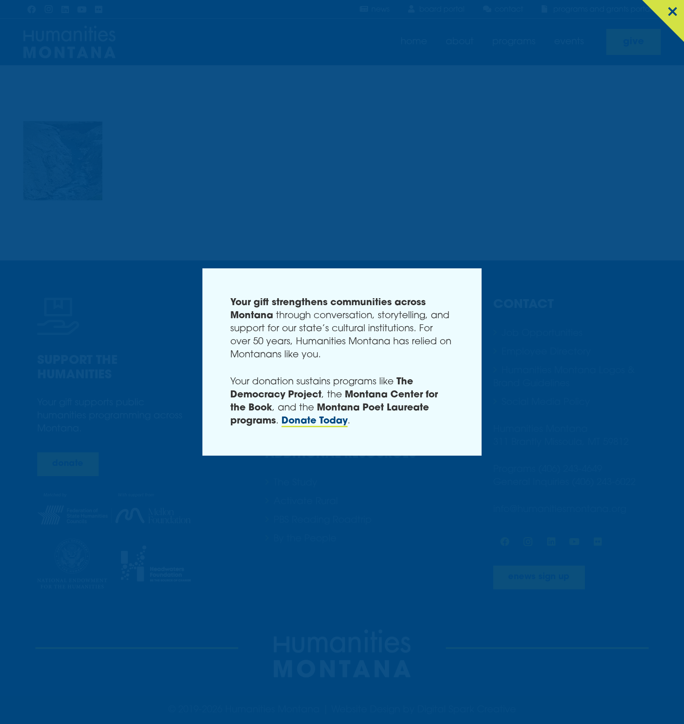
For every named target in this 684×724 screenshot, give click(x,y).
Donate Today (315, 421)
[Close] (663, 21)
